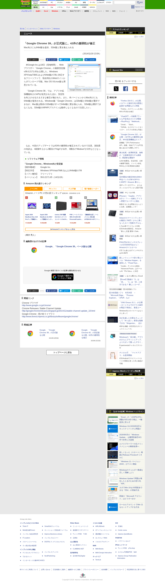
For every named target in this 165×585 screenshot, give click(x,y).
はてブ (66, 60)
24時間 (120, 33)
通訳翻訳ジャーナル (102, 534)
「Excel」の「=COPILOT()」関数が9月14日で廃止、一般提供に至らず (131, 419)
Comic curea (122, 530)
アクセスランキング (121, 29)
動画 (114, 11)
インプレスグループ (117, 569)
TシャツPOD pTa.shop (126, 548)
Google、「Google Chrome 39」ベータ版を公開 (68, 246)
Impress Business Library (53, 534)
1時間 (111, 33)
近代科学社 (74, 553)
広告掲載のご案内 (59, 569)
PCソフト (53, 189)
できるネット (27, 556)
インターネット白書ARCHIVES (33, 560)
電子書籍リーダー (91, 189)
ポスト (34, 60)
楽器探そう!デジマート (81, 530)
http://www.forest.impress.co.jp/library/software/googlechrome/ (50, 316)
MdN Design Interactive (103, 553)
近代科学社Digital (79, 556)
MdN (94, 546)
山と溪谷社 (74, 542)
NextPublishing (49, 556)
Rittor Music (74, 523)
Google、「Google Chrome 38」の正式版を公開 (49, 332)
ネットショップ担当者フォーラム (56, 530)
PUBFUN (118, 538)
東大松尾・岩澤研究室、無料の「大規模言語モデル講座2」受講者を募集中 (131, 155)
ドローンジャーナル (29, 542)
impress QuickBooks (125, 534)
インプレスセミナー (51, 538)
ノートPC (34, 189)
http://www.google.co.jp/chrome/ (36, 305)
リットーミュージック (80, 526)
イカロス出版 (97, 523)
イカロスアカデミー (102, 542)
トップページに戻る (62, 352)
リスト (42, 60)
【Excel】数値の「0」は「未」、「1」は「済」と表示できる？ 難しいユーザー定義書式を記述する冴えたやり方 (131, 284)
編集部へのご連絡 (74, 569)
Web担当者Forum (29, 530)
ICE (116, 523)
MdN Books (99, 549)
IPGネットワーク (121, 545)
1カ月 (140, 33)
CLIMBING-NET (78, 549)
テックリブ (97, 556)
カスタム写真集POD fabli (127, 552)
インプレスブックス (51, 552)
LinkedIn (92, 60)
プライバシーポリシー (91, 569)
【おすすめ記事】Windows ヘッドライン (128, 411)
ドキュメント (97, 11)
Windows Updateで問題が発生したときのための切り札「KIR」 (130, 481)
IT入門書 (72, 189)
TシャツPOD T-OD (80, 534)
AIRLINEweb (99, 526)
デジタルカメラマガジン (31, 553)
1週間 (131, 33)
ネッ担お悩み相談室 (29, 546)
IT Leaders (26, 538)
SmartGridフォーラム (51, 526)
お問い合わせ (45, 569)
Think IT (25, 526)
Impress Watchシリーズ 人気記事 (126, 371)
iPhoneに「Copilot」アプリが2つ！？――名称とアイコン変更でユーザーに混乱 (130, 198)
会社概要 (104, 569)
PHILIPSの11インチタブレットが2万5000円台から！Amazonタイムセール (130, 244)
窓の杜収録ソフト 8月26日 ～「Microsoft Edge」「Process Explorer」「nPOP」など (122, 295)
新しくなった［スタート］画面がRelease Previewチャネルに (131, 454)
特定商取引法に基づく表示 (136, 569)
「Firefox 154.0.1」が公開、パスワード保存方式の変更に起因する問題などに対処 (131, 103)
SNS (107, 11)
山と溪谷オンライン (80, 545)
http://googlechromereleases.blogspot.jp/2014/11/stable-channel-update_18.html (58, 311)
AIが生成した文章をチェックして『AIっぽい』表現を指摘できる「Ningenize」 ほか (131, 320)
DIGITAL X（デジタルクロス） (55, 542)
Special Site (118, 70)
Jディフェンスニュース (103, 530)
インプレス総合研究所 (30, 534)
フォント (122, 11)
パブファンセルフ (124, 541)
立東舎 (75, 538)
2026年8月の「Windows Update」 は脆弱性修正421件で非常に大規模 (130, 437)
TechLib (98, 560)
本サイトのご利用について (29, 569)
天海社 (120, 526)
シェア (53, 60)
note (79, 60)
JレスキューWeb (101, 538)
